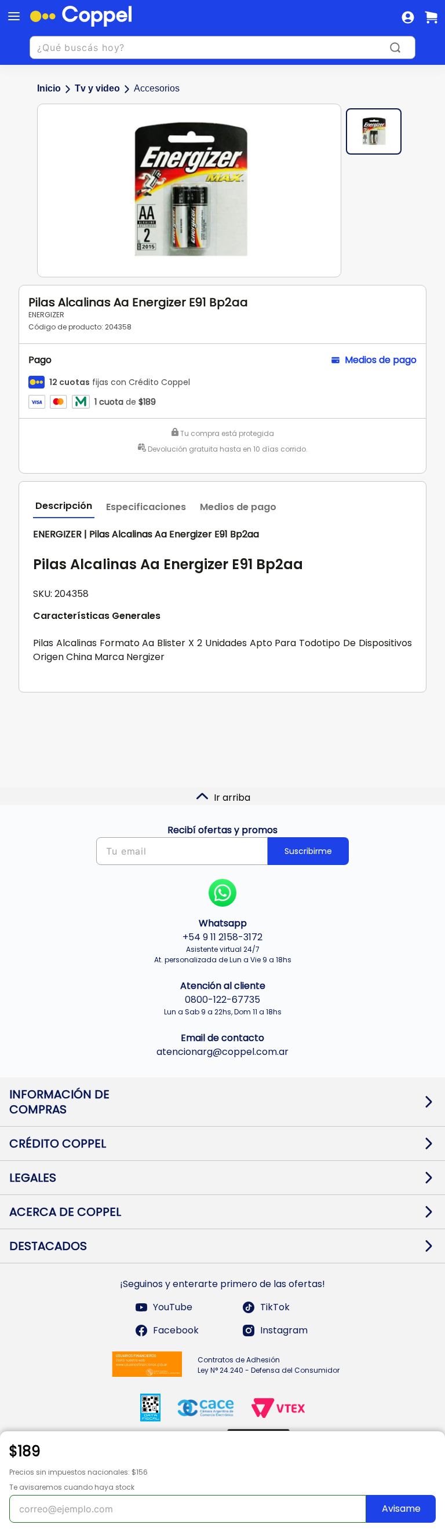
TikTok (275, 1307)
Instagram (284, 1330)
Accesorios (157, 88)
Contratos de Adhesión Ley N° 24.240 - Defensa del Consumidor (269, 1365)
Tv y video (97, 88)
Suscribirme (308, 851)
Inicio (49, 88)
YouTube (172, 1307)
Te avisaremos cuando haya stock (71, 1487)
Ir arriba (232, 797)
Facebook (176, 1330)
